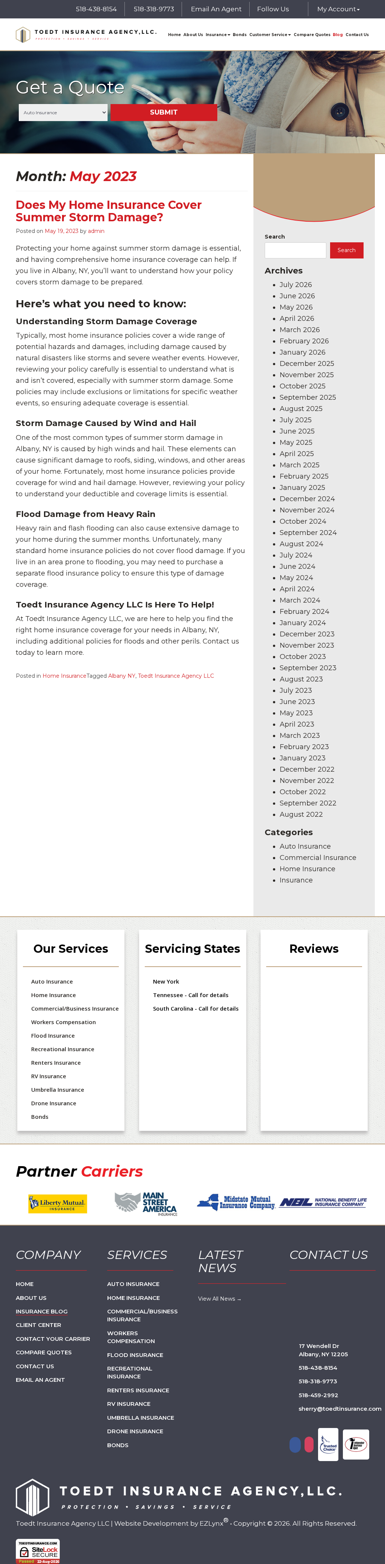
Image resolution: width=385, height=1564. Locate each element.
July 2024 (296, 555)
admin (96, 231)
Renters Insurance (56, 1062)
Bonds (240, 34)
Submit (164, 113)
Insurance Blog (42, 1311)
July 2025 (296, 420)
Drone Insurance (53, 1103)
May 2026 (296, 307)
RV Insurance (48, 1076)
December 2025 (307, 364)
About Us (193, 34)
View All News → (220, 1298)
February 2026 (304, 341)
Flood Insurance (53, 1035)
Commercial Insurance (318, 858)
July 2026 (296, 285)
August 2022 (301, 814)
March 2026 (300, 330)
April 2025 (297, 454)
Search (275, 236)
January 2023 (303, 758)
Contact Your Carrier (53, 1338)
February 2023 (304, 747)
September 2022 (308, 803)
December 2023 (307, 634)
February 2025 (304, 476)
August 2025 (301, 409)
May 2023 (296, 713)
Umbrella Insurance (57, 1089)
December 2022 (307, 769)
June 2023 (297, 702)
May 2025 (296, 442)
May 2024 (296, 578)
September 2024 (308, 533)
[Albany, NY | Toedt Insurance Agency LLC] (86, 35)
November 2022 (307, 781)
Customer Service (268, 34)
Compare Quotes (312, 34)
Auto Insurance (305, 846)
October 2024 (303, 521)
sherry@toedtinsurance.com (340, 1408)
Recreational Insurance (62, 1049)
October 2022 (303, 792)
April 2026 (297, 318)
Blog (338, 34)
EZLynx (211, 1523)
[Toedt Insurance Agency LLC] (178, 1497)
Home (174, 34)
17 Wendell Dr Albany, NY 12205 (323, 1349)
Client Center (38, 1324)
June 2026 (297, 296)
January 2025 (302, 488)
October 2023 (303, 657)
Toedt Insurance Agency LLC (176, 675)
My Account (336, 9)
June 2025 (297, 431)
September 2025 (308, 397)
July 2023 (296, 690)
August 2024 (301, 544)
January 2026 (303, 352)
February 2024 (304, 611)
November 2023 (307, 645)
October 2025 (303, 386)
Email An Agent (215, 9)
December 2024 (307, 499)
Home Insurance (64, 675)
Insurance (216, 34)
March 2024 (300, 600)
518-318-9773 (154, 9)
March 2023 (300, 735)
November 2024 (307, 510)
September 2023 (308, 668)
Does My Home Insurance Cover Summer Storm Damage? (109, 211)
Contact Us (357, 34)
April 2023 (297, 724)
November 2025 (307, 375)
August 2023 (301, 679)
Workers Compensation (63, 1022)
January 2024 (303, 623)
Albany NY (121, 675)
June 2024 (297, 566)
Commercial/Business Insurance (75, 1008)
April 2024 (297, 589)
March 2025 (300, 465)
